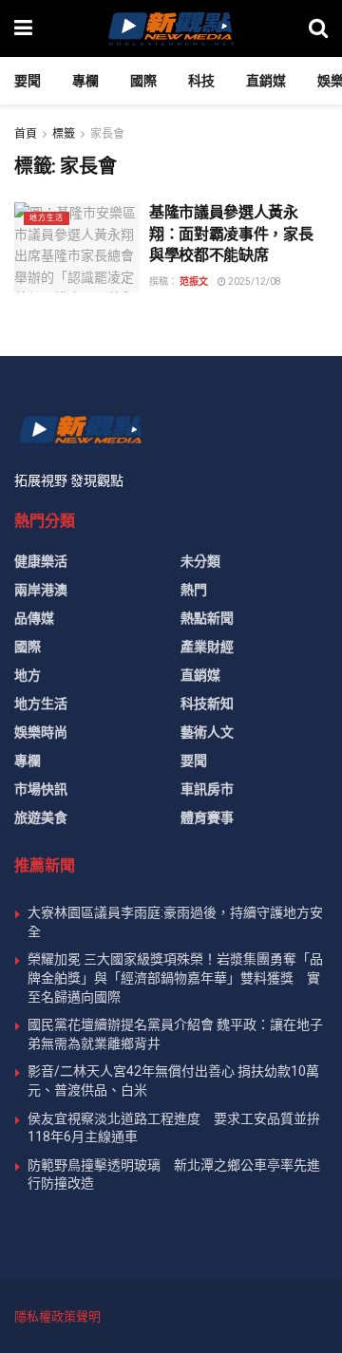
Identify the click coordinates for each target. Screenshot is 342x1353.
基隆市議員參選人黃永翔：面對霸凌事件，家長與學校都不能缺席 (231, 233)
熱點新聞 (207, 618)
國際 (143, 80)
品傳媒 (34, 618)
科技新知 (207, 703)
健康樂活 (40, 561)
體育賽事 (207, 817)
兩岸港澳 (40, 589)
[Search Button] (318, 28)
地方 (27, 675)
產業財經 (207, 646)
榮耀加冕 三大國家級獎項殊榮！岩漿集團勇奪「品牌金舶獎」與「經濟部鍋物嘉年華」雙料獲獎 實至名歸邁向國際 (175, 977)
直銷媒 (266, 80)
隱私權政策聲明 (57, 1316)
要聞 (27, 80)
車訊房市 (207, 789)
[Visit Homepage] (170, 28)
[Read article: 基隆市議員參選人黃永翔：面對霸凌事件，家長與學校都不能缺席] (77, 246)
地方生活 (46, 218)
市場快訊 (40, 789)
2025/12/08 (253, 281)
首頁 (25, 134)
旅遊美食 (40, 817)
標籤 (63, 134)
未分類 (200, 561)
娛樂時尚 (40, 732)
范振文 (194, 281)
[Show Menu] (23, 28)
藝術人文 (207, 732)
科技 (201, 80)
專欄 (85, 80)
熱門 (193, 589)
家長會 (107, 134)
